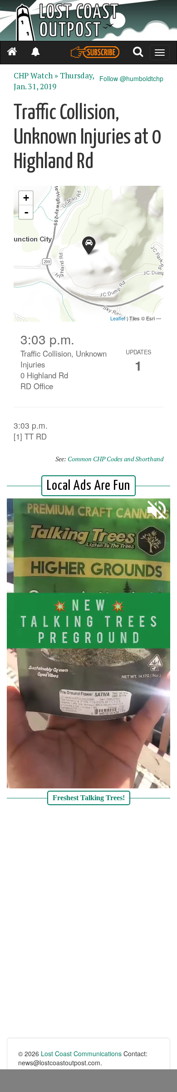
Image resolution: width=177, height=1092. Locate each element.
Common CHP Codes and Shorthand (115, 458)
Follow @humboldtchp (131, 78)
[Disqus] (88, 922)
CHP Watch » (36, 76)
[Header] (88, 20)
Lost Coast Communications (81, 1053)
